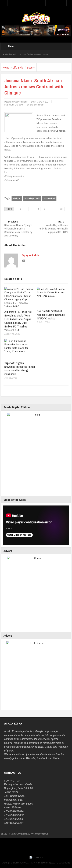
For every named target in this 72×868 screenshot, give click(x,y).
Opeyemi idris (30, 255)
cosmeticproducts (32, 198)
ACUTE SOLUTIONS (60, 862)
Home (6, 67)
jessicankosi (49, 198)
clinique (16, 198)
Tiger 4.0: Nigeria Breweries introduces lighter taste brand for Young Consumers (19, 368)
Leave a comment (35, 105)
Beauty (31, 67)
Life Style (18, 67)
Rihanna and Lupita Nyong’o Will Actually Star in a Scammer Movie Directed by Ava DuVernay (18, 228)
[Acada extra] (36, 18)
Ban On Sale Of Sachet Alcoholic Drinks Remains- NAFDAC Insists (51, 314)
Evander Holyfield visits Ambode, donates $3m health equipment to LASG (53, 227)
